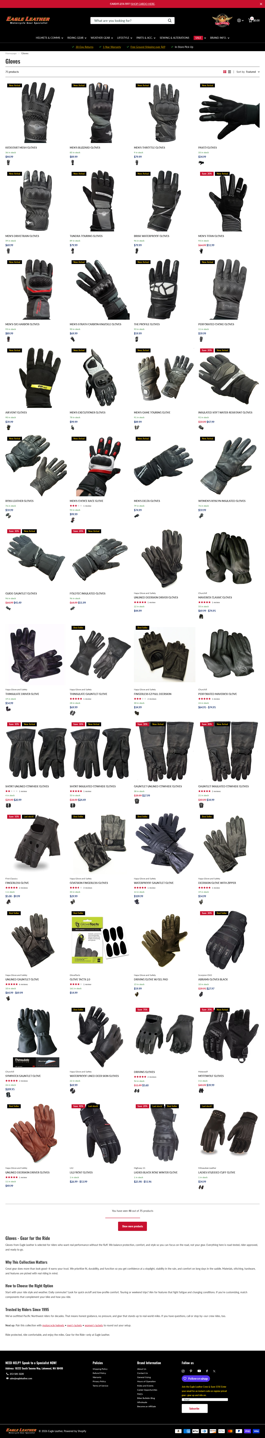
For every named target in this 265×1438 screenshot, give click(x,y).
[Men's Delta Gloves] (164, 465)
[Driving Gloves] (164, 1036)
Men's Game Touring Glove (152, 412)
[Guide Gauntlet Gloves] (36, 558)
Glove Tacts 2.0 (80, 979)
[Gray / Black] (72, 162)
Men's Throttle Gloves (149, 147)
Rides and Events (145, 1385)
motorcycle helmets (53, 1325)
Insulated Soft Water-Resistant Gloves (225, 412)
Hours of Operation (146, 1381)
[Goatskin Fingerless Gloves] (100, 843)
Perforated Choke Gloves (216, 324)
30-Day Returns (84, 46)
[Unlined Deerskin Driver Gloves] (164, 558)
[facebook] (207, 1371)
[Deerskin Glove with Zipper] (229, 843)
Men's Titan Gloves (211, 236)
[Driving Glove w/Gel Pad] (164, 940)
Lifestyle (123, 37)
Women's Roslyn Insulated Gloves (222, 500)
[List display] (229, 72)
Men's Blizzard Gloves (85, 147)
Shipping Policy (100, 1369)
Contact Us (142, 1373)
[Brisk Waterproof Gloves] (164, 200)
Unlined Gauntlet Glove (22, 979)
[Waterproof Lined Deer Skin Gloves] (100, 1036)
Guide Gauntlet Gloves (21, 593)
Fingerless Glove (17, 882)
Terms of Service (100, 1385)
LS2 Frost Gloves (81, 1172)
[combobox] (132, 20)
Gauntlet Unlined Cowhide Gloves (158, 786)
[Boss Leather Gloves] (36, 465)
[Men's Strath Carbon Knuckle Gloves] (100, 289)
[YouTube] (199, 1371)
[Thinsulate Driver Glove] (36, 654)
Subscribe (194, 1408)
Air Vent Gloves (16, 412)
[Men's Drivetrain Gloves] (36, 200)
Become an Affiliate (146, 1406)
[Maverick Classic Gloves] (229, 558)
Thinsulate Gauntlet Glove (88, 693)
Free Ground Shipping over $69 (148, 46)
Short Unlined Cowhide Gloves (27, 786)
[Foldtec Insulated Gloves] (100, 558)
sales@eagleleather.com (21, 1378)
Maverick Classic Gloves (215, 597)
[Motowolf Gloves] (229, 1036)
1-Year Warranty (112, 46)
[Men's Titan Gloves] (229, 200)
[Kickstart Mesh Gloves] (36, 112)
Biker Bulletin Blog (146, 1398)
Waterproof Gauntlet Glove (154, 882)
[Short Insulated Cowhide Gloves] (100, 751)
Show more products (132, 1226)
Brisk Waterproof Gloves (151, 236)
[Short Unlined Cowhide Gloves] (36, 751)
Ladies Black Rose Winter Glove (156, 1172)
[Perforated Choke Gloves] (229, 289)
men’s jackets (74, 1325)
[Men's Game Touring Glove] (164, 377)
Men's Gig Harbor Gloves (22, 324)
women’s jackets (94, 1325)
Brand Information (149, 1362)
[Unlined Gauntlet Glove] (36, 940)
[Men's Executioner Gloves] (100, 377)
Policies (98, 1362)
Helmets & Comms (48, 37)
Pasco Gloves (207, 147)
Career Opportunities (147, 1389)
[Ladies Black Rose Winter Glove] (164, 1133)
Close (261, 4)
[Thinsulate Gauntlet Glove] (100, 654)
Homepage (11, 53)
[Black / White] (72, 427)
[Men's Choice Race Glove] (100, 465)
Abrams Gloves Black (213, 979)
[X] (214, 1371)
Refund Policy (99, 1373)
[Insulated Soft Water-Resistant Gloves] (229, 377)
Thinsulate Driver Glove (22, 693)
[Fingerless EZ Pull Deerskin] (164, 654)
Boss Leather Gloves (19, 500)
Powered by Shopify (75, 1431)
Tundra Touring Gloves (86, 236)
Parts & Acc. (144, 37)
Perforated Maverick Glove (217, 693)
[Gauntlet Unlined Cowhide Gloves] (164, 751)
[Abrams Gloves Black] (229, 940)
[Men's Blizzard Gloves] (100, 112)
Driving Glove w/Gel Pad (151, 979)
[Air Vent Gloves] (36, 377)
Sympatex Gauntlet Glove (23, 1075)
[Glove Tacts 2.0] (100, 940)
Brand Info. (218, 37)
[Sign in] (240, 20)
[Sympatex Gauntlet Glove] (36, 1036)
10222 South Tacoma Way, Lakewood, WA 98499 (39, 1368)
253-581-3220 (17, 1374)
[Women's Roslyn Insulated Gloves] (229, 465)
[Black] (8, 162)
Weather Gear (100, 37)
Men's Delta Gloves (147, 500)
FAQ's (140, 1394)
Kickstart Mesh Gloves (21, 147)
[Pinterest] (191, 1371)
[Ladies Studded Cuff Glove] (229, 1133)
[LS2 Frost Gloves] (100, 1133)
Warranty (97, 1377)
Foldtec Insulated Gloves (87, 593)
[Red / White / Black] (72, 520)
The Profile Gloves (147, 324)
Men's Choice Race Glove (86, 500)
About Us (141, 1369)
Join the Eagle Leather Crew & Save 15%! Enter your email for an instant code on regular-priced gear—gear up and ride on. (204, 1390)
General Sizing (144, 1377)
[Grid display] (224, 72)
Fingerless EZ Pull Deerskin (152, 693)
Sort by (241, 71)
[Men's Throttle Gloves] (164, 112)
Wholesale (142, 1402)
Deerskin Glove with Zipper (217, 882)
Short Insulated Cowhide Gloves (93, 786)
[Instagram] (183, 1371)
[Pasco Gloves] (229, 112)
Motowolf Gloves (211, 1075)
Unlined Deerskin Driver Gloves (156, 597)
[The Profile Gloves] (164, 289)
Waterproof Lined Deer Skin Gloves (94, 1075)
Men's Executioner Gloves (87, 412)
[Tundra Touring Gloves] (100, 200)
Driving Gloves (144, 1072)
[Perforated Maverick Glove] (229, 654)
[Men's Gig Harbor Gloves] (36, 289)
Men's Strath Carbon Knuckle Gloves (95, 324)
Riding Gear (75, 37)
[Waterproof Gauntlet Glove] (164, 843)
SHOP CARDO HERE (143, 3)
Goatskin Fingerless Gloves (89, 882)
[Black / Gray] (137, 162)
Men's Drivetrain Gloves (22, 236)
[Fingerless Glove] (36, 843)
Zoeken (170, 20)
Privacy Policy (99, 1381)
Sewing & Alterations (174, 37)
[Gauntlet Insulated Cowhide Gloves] (229, 751)
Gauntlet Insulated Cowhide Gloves (223, 786)
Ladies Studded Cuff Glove (216, 1172)
